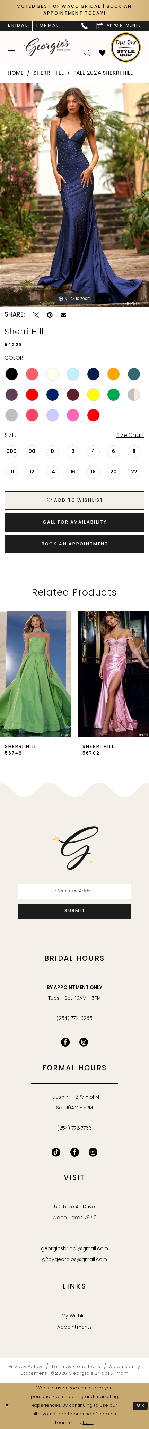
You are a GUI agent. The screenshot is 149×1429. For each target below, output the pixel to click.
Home (16, 73)
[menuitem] (17, 26)
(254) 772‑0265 (74, 1018)
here (88, 1423)
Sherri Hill (48, 73)
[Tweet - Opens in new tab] (36, 315)
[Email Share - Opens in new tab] (63, 315)
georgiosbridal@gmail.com (74, 1249)
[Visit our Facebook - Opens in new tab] (65, 1042)
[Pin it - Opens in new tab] (50, 315)
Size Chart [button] (130, 435)
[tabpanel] (74, 195)
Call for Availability (75, 522)
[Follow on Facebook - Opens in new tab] (74, 1152)
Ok (140, 1405)
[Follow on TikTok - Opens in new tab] (56, 1152)
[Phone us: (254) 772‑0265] (84, 26)
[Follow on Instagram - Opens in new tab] (93, 1152)
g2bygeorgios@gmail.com (74, 1260)
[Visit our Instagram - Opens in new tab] (83, 1042)
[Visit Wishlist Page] (102, 53)
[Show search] (87, 53)
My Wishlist (74, 1316)
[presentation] (35, 674)
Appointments (74, 1327)
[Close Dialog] (7, 1406)
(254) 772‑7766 (74, 1128)
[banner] (47, 47)
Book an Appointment (75, 544)
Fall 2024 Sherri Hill (103, 73)
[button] (11, 52)
